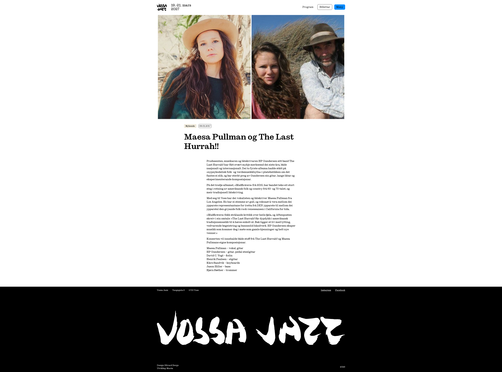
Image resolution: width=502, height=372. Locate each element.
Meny (339, 6)
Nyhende (190, 126)
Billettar (325, 6)
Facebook (340, 290)
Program (307, 6)
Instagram (326, 290)
